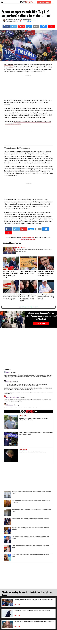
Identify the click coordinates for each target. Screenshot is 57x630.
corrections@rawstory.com (28, 239)
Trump (11, 67)
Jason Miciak (23, 449)
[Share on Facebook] (6, 26)
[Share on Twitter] (13, 26)
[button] (29, 26)
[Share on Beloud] (51, 26)
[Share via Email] (36, 26)
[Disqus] (28, 348)
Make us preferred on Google (29, 20)
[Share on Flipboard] (21, 26)
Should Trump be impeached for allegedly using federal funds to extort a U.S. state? (41, 315)
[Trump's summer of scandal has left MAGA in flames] (11, 455)
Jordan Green (23, 416)
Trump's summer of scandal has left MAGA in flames (32, 452)
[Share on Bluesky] (43, 26)
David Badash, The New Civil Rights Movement (19, 19)
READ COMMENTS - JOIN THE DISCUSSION (28, 307)
